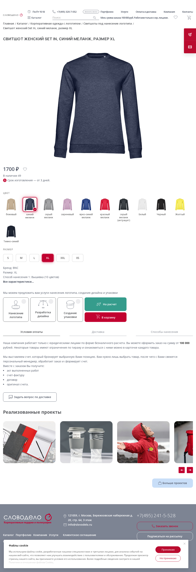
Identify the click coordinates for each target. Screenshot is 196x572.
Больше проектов (175, 483)
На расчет (110, 304)
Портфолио (23, 535)
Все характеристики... (18, 281)
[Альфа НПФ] (143, 442)
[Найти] (94, 18)
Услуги (53, 535)
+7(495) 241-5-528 (156, 515)
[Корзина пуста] (189, 18)
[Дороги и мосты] (29, 442)
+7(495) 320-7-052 (67, 11)
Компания (40, 535)
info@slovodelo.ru (80, 524)
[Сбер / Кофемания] (86, 442)
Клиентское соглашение (79, 535)
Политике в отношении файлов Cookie (31, 562)
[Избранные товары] (175, 17)
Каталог (36, 17)
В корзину (108, 317)
